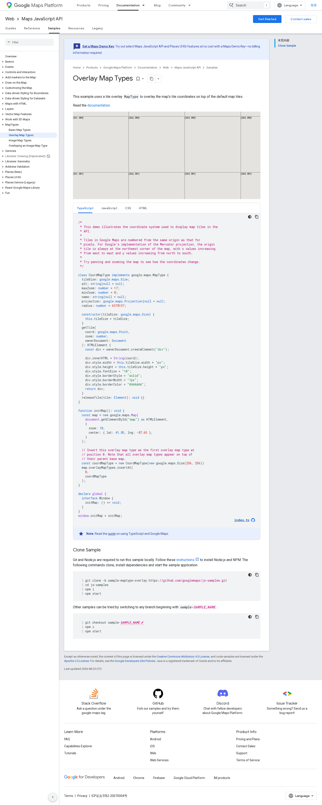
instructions (185, 560)
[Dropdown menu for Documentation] (145, 5)
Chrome (138, 778)
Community (177, 5)
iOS (152, 746)
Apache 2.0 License (76, 661)
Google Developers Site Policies (135, 661)
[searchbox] (29, 42)
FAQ (67, 739)
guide (112, 533)
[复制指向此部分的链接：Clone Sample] (105, 550)
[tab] (85, 208)
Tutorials (70, 753)
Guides (10, 28)
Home (77, 67)
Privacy (82, 796)
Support (241, 753)
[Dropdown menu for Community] (191, 5)
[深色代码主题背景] (249, 216)
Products (83, 5)
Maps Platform (46, 5)
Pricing (103, 5)
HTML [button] (143, 208)
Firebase (159, 778)
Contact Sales (245, 746)
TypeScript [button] (85, 208)
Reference (32, 28)
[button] (28, 61)
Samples (54, 28)
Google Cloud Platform (189, 778)
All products (222, 778)
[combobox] (249, 5)
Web (9, 19)
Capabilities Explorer (78, 746)
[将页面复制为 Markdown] (152, 78)
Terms (68, 796)
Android (155, 739)
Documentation (128, 5)
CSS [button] (128, 208)
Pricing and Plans (248, 739)
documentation (98, 105)
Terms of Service (248, 760)
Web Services (159, 760)
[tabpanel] (166, 376)
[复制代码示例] (256, 216)
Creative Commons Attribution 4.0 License (183, 656)
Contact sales (300, 19)
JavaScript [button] (109, 208)
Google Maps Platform (117, 67)
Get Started (267, 19)
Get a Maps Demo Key (98, 46)
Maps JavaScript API (41, 19)
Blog (157, 5)
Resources (76, 28)
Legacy (97, 28)
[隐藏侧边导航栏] (52, 797)
